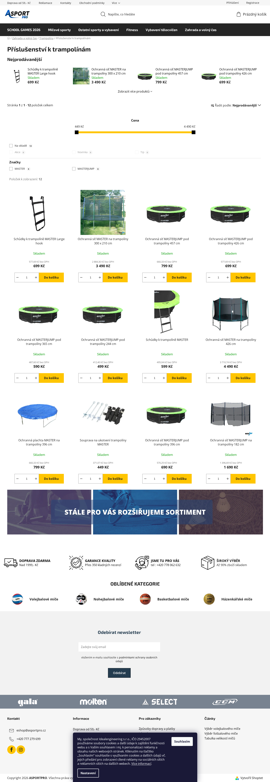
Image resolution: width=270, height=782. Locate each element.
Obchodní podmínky (91, 3)
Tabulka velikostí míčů (219, 738)
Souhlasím (182, 741)
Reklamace (45, 3)
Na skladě (23, 145)
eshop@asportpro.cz (31, 730)
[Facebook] (11, 749)
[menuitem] (24, 29)
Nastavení (88, 773)
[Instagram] (21, 749)
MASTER (22, 168)
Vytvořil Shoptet (251, 778)
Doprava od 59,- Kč (19, 3)
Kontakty (65, 3)
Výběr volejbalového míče (222, 729)
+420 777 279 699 (28, 739)
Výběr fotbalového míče (221, 733)
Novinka (84, 152)
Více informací (141, 764)
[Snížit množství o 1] (17, 277)
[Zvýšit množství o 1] (36, 277)
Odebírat (119, 673)
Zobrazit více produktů (134, 91)
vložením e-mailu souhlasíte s (119, 659)
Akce (19, 152)
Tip (144, 152)
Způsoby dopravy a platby (157, 729)
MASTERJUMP (88, 168)
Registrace (252, 2)
